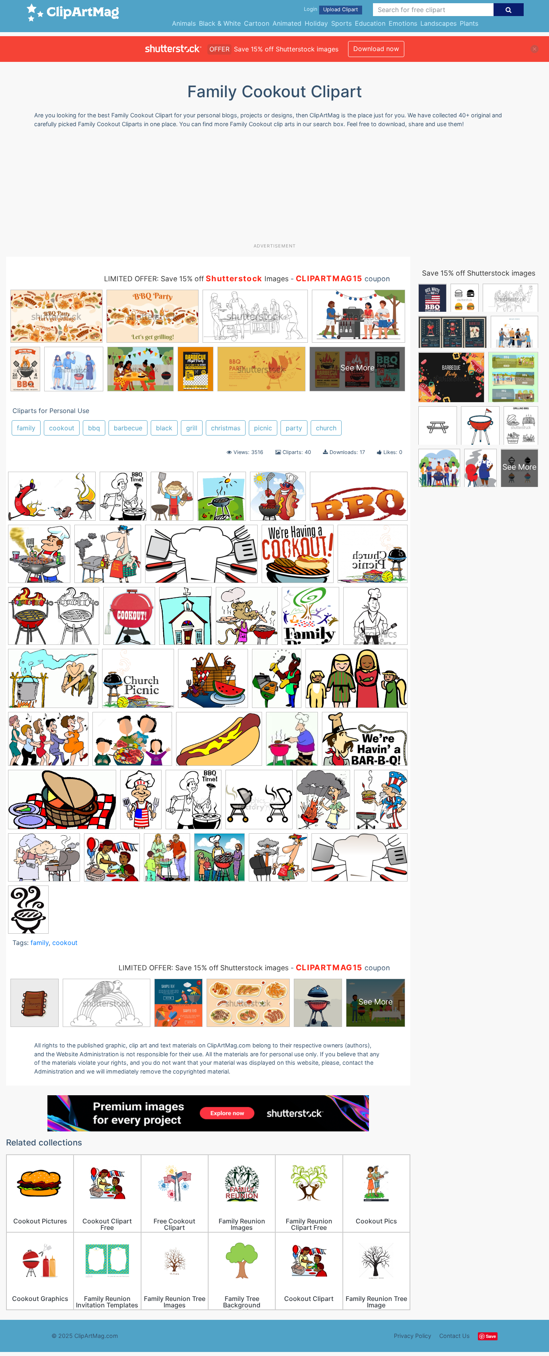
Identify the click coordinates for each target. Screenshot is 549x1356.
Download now (376, 49)
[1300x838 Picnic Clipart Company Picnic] (51, 500)
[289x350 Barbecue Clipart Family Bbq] (167, 861)
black (164, 428)
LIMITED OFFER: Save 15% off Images (196, 278)
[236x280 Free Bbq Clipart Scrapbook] (292, 742)
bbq (94, 428)
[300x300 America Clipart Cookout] (111, 861)
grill (191, 428)
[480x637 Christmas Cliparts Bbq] (172, 500)
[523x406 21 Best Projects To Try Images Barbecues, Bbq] (44, 861)
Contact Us (454, 1335)
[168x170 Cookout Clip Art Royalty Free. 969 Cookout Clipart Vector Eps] (277, 500)
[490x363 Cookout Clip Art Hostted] (53, 682)
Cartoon (256, 23)
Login (310, 9)
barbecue (128, 428)
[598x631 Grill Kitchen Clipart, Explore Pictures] (39, 557)
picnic (263, 428)
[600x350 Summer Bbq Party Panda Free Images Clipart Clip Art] (201, 557)
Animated (286, 23)
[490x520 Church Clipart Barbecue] (246, 619)
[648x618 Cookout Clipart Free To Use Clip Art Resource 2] (213, 682)
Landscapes (438, 23)
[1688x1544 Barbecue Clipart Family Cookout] (297, 557)
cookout (61, 428)
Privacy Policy (412, 1335)
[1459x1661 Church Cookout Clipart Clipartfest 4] (310, 619)
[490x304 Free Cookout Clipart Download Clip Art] (62, 803)
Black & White (220, 23)
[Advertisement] (274, 188)
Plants (469, 23)
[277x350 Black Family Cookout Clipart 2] (129, 619)
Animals (184, 23)
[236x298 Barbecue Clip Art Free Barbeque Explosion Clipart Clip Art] (323, 803)
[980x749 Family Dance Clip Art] (48, 742)
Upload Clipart (340, 9)
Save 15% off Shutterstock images (478, 273)
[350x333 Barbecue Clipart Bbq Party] (278, 861)
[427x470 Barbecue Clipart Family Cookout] (219, 861)
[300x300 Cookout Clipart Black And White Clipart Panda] (375, 619)
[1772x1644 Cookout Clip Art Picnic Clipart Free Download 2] (138, 682)
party (294, 428)
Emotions (403, 23)
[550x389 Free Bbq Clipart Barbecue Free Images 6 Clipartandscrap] (364, 742)
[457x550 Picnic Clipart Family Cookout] (193, 803)
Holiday (316, 23)
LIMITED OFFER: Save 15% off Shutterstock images (204, 967)
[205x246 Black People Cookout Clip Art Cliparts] (123, 500)
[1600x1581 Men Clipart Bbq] (108, 557)
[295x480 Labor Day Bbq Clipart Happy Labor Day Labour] (141, 803)
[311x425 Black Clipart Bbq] (28, 913)
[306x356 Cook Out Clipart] (222, 500)
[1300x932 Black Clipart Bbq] (53, 619)
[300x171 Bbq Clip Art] (359, 861)
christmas (225, 428)
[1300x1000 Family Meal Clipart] (132, 742)
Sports (341, 23)
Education (370, 23)
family (26, 428)
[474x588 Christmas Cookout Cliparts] (185, 619)
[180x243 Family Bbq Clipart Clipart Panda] (276, 682)
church (326, 428)
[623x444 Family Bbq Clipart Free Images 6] (219, 742)
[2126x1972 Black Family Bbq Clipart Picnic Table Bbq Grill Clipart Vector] (372, 557)
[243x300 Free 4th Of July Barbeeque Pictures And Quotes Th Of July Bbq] (380, 802)
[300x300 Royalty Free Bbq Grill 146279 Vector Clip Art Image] (259, 803)
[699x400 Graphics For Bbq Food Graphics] (358, 500)
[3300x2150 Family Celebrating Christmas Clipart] (356, 682)
